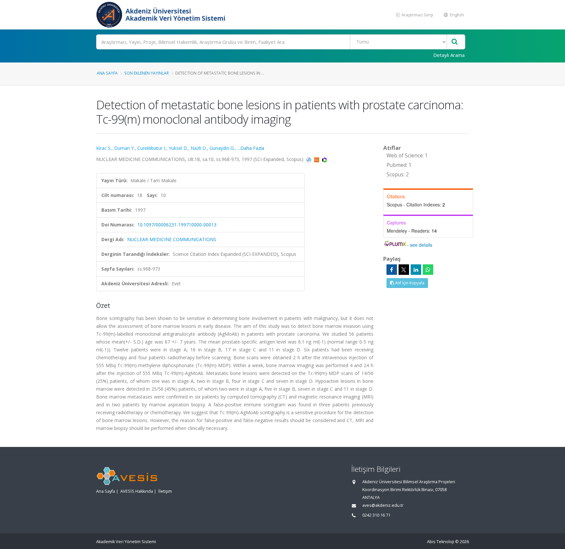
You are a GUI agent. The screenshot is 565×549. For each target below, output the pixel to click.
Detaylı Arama (449, 55)
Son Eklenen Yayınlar (146, 73)
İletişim (165, 491)
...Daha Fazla (250, 148)
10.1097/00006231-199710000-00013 (176, 224)
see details (421, 244)
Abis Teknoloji (440, 541)
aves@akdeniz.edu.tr (382, 505)
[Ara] (454, 42)
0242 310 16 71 (376, 515)
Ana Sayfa (107, 73)
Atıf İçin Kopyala (409, 283)
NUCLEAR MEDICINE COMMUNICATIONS (171, 239)
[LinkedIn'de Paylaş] (416, 269)
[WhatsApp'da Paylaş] (428, 269)
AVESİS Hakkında (136, 491)
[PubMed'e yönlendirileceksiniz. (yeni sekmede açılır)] (309, 159)
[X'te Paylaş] (404, 269)
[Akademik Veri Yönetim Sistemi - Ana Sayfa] (110, 14)
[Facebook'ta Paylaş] (391, 269)
